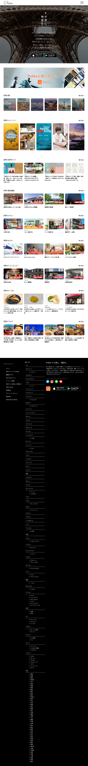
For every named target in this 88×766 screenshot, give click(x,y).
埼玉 (31, 700)
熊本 (31, 695)
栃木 (31, 725)
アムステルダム (34, 568)
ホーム (8, 368)
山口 (31, 681)
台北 (31, 613)
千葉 (31, 721)
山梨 (31, 752)
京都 (31, 754)
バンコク (32, 623)
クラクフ (32, 372)
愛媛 (31, 719)
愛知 (31, 742)
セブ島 (31, 531)
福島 (31, 689)
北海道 (31, 750)
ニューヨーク (33, 597)
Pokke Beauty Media (11, 399)
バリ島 (31, 438)
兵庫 (31, 723)
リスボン (32, 589)
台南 (31, 611)
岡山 (31, 727)
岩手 (31, 706)
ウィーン (32, 492)
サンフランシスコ (34, 605)
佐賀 (31, 676)
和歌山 (31, 697)
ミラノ (31, 664)
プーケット (33, 621)
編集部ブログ (9, 374)
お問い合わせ (9, 387)
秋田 (31, 687)
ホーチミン (33, 547)
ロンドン (32, 631)
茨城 (31, 738)
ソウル (31, 583)
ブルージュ (33, 560)
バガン (31, 448)
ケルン (31, 574)
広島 (31, 731)
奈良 (31, 735)
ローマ (31, 667)
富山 (31, 693)
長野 (31, 740)
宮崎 (31, 685)
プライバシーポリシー (12, 393)
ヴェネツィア (33, 662)
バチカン (32, 660)
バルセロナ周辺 (34, 648)
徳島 (31, 674)
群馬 (31, 744)
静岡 (31, 729)
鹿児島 (31, 679)
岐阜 (31, 699)
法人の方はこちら (11, 378)
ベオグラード (33, 406)
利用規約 (8, 390)
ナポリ (31, 656)
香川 (31, 710)
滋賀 (31, 704)
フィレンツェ (33, 666)
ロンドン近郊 (33, 629)
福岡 (31, 714)
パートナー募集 (10, 381)
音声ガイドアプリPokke (12, 371)
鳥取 (31, 678)
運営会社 (8, 396)
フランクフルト (34, 576)
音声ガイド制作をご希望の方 (14, 384)
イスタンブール (34, 541)
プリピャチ (33, 399)
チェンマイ (33, 619)
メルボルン (33, 493)
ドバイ (31, 386)
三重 (31, 756)
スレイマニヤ (33, 503)
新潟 (31, 737)
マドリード (33, 646)
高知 (31, 683)
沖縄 (31, 716)
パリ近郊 (32, 638)
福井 (31, 691)
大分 (31, 718)
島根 (31, 759)
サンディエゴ (33, 603)
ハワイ (31, 601)
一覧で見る (81, 95)
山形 (31, 702)
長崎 (31, 757)
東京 (31, 761)
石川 (31, 733)
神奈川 (31, 746)
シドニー (32, 554)
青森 (31, 708)
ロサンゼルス (33, 599)
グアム (31, 595)
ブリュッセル (33, 562)
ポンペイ (32, 658)
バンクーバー (33, 510)
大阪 (31, 748)
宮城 (31, 712)
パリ (31, 640)
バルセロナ (33, 650)
